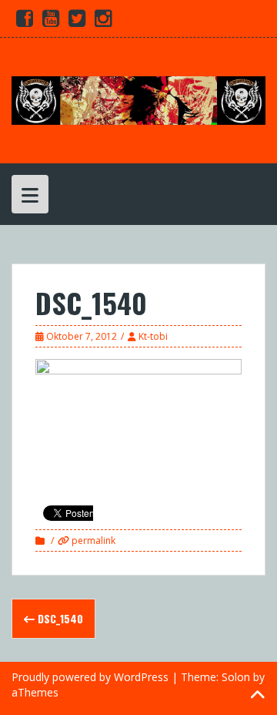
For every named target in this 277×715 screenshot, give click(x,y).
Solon (236, 677)
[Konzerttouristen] (138, 99)
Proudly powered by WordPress (90, 677)
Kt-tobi (153, 336)
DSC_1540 (59, 618)
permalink (92, 540)
